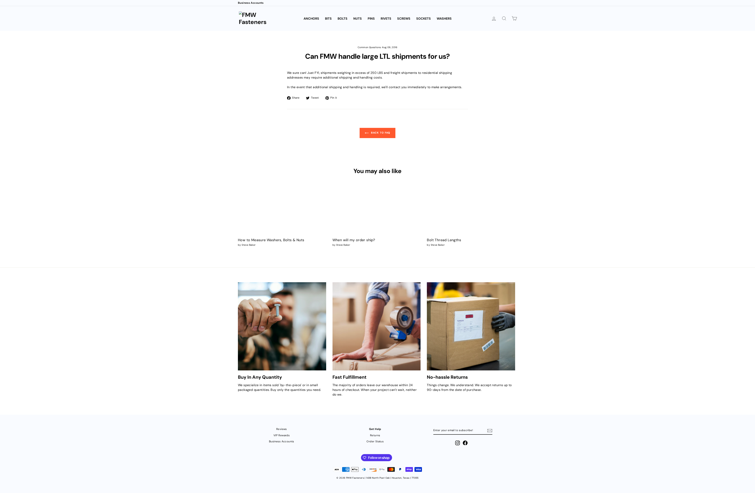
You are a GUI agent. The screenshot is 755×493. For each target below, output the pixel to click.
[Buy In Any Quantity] (282, 326)
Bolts (342, 18)
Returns (375, 435)
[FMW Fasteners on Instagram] (457, 443)
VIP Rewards (281, 435)
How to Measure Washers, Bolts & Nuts (271, 240)
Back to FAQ (380, 132)
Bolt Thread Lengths (444, 240)
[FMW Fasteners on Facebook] (465, 443)
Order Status (375, 441)
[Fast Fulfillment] (376, 326)
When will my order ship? (353, 240)
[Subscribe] (489, 430)
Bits (328, 18)
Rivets (386, 18)
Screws (403, 18)
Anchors (311, 18)
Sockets (423, 18)
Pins (371, 18)
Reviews (281, 429)
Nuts (357, 18)
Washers (444, 18)
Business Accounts (251, 3)
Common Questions (369, 47)
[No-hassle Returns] (471, 326)
